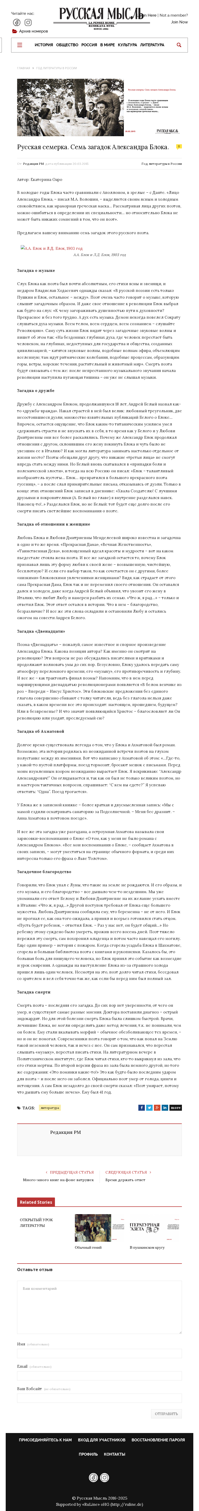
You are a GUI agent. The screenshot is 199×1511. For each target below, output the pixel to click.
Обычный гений (88, 1247)
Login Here (147, 15)
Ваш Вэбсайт (43, 1389)
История (44, 45)
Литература (152, 45)
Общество (67, 45)
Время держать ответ (125, 1180)
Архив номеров (33, 31)
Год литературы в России (161, 164)
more (176, 1107)
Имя (33, 1344)
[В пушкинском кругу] (154, 1228)
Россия (89, 45)
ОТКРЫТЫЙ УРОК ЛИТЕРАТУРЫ (36, 1222)
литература (50, 1108)
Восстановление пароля (158, 1440)
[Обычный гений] (99, 1228)
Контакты (114, 1454)
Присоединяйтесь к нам (45, 1440)
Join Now (179, 22)
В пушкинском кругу (147, 1247)
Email (34, 1366)
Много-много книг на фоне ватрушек (58, 1180)
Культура (127, 45)
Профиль (88, 1454)
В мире (107, 45)
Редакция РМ (33, 164)
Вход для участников (101, 1440)
